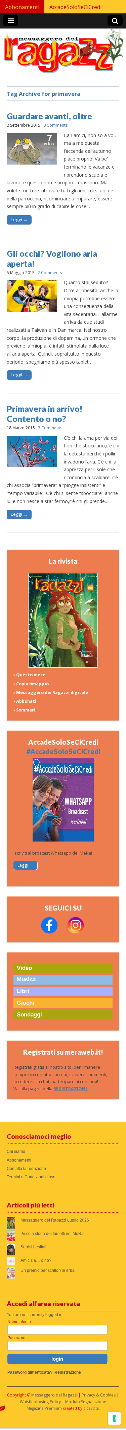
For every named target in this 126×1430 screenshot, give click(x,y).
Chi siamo (16, 1151)
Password (16, 1337)
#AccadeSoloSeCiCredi (63, 751)
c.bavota (91, 1408)
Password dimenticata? (29, 1372)
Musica (26, 979)
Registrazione (67, 1372)
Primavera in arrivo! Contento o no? (45, 413)
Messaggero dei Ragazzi (54, 1395)
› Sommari (24, 710)
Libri (23, 991)
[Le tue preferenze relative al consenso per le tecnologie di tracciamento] (114, 1418)
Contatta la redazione (26, 1168)
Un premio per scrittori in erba (47, 1270)
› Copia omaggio (31, 684)
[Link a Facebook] (49, 932)
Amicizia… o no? (35, 1260)
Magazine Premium (44, 1408)
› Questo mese (29, 675)
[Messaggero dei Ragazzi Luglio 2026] (63, 666)
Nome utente (19, 1321)
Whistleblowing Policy (40, 1402)
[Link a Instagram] (75, 932)
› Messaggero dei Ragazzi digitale (50, 692)
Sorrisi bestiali (33, 1247)
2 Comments (50, 272)
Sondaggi (29, 1014)
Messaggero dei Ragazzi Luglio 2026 (54, 1220)
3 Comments (50, 428)
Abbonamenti (22, 7)
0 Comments (55, 125)
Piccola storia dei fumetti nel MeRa (52, 1233)
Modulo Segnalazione (85, 1402)
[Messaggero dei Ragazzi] (63, 54)
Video (24, 968)
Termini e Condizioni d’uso (31, 1177)
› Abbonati (24, 701)
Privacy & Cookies (99, 1395)
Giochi (25, 1003)
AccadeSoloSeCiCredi (75, 7)
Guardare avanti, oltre (49, 116)
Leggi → (19, 219)
